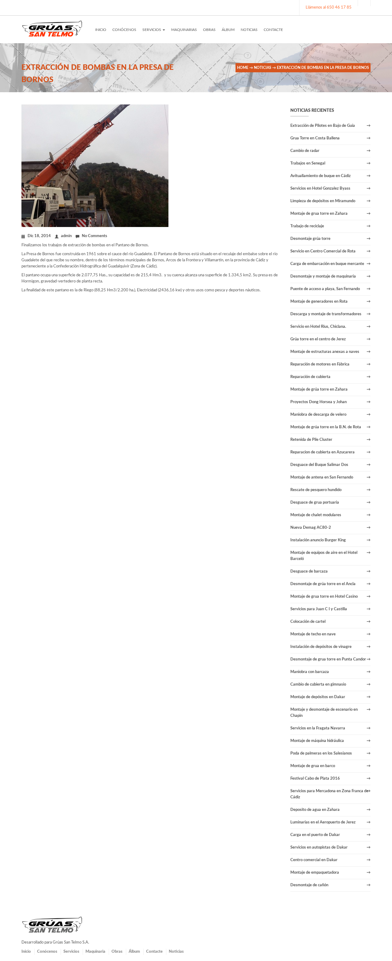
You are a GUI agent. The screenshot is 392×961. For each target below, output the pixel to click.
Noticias (262, 68)
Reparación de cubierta (310, 377)
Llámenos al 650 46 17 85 (329, 7)
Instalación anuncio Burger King (318, 540)
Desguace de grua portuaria (314, 503)
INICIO (100, 30)
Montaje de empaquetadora (314, 873)
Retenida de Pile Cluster (311, 440)
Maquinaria (95, 952)
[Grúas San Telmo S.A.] (52, 28)
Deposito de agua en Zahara (315, 810)
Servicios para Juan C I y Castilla (318, 609)
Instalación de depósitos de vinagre (321, 647)
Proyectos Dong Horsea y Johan (318, 402)
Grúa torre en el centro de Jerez (318, 339)
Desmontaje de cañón (309, 885)
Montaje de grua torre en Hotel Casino (324, 597)
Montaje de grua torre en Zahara (319, 214)
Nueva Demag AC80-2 (310, 528)
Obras (117, 952)
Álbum (134, 952)
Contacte (154, 952)
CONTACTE (273, 30)
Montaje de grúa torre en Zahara (319, 390)
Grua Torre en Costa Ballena (315, 138)
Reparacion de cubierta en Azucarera (322, 452)
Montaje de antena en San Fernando (321, 477)
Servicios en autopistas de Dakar (319, 847)
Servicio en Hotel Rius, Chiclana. (318, 327)
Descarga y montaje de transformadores (325, 314)
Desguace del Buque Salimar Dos (319, 465)
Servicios (71, 952)
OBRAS (209, 30)
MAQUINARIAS (184, 30)
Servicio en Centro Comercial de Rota (323, 251)
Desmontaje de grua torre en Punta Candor (328, 659)
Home (242, 68)
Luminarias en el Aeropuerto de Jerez (323, 822)
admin (66, 236)
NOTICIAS (249, 30)
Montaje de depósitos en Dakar (317, 697)
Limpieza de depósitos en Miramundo (322, 201)
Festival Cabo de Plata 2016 (315, 779)
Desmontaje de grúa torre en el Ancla (323, 584)
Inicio (26, 952)
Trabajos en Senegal (307, 163)
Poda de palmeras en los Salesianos (321, 753)
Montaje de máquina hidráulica (317, 741)
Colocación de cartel (308, 622)
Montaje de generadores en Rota (319, 302)
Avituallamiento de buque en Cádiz (320, 176)
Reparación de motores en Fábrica (319, 364)
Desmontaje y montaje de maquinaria (323, 276)
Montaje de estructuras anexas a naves (324, 352)
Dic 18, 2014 (39, 236)
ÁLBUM (228, 30)
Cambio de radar (304, 151)
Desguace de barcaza (309, 571)
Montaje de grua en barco (312, 766)
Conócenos (47, 952)
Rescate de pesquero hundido (315, 490)
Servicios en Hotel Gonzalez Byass (320, 189)
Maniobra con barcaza (309, 672)
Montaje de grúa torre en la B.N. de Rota (325, 427)
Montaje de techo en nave (313, 634)
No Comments (94, 236)
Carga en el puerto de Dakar (315, 835)
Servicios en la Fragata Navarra (317, 728)
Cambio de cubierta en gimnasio (318, 685)
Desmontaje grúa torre (310, 239)
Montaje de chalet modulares (315, 515)
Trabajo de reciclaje (307, 226)
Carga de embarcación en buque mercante (327, 264)
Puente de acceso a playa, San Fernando (325, 289)
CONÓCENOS (124, 30)
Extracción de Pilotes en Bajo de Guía (322, 126)
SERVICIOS (152, 30)
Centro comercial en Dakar (313, 860)
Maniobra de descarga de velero (318, 415)
